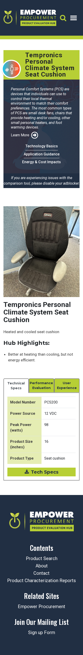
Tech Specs (45, 472)
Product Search (41, 558)
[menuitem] (41, 633)
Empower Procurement (41, 606)
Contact (41, 573)
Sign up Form (41, 632)
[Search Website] (63, 18)
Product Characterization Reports (41, 580)
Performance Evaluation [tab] (41, 385)
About (42, 566)
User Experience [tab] (67, 385)
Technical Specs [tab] (16, 385)
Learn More (20, 135)
